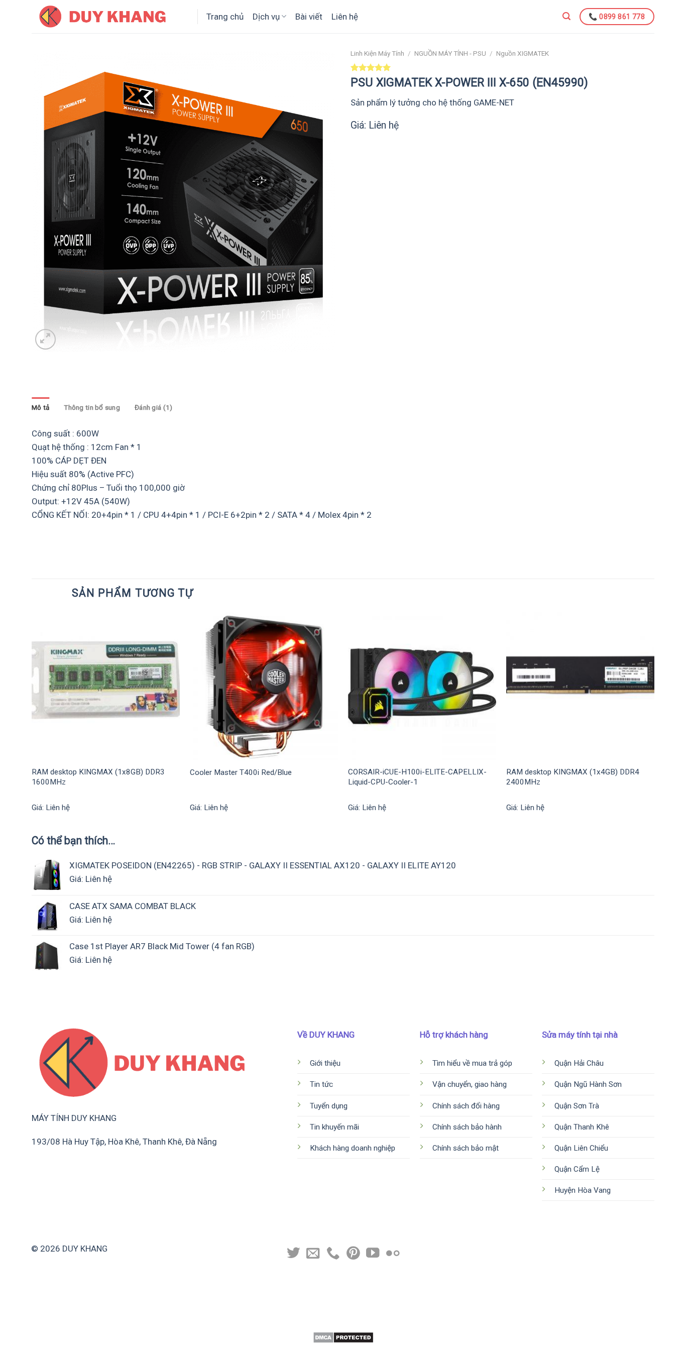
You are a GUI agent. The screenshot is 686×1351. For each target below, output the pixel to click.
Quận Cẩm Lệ (578, 1169)
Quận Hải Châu (580, 1063)
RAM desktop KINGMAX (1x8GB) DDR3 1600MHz (98, 776)
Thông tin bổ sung (92, 407)
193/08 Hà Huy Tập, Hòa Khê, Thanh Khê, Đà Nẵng (124, 1142)
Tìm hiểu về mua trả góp (472, 1063)
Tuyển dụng (329, 1105)
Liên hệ (344, 17)
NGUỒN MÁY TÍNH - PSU (450, 53)
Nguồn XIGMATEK (522, 53)
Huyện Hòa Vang (582, 1190)
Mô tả (40, 407)
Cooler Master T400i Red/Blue (241, 772)
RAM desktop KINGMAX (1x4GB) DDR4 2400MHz (572, 776)
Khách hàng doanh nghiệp (353, 1148)
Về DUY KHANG (326, 1035)
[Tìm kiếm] (566, 16)
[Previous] (32, 721)
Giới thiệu (325, 1063)
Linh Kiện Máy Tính (377, 53)
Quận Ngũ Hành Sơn (589, 1084)
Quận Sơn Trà (577, 1105)
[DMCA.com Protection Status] (343, 1336)
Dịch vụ (266, 17)
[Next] (653, 721)
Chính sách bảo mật (465, 1148)
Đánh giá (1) (153, 407)
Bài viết (308, 17)
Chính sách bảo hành (467, 1127)
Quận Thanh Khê (582, 1127)
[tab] (40, 407)
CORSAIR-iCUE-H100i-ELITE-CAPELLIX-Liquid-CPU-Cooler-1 (417, 776)
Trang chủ (225, 17)
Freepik (382, 1320)
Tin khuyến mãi (334, 1127)
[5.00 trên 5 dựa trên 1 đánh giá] (502, 67)
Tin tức (321, 1084)
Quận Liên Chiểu (582, 1148)
